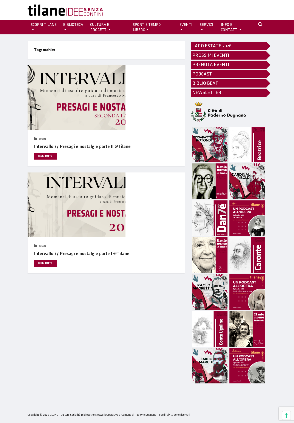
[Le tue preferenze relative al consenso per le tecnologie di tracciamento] (286, 415)
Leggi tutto (45, 156)
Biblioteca (73, 24)
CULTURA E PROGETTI (99, 27)
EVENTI (185, 24)
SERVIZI (206, 24)
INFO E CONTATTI (229, 27)
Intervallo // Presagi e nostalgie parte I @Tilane (81, 253)
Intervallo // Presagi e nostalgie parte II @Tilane (82, 146)
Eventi (42, 139)
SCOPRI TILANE (44, 24)
